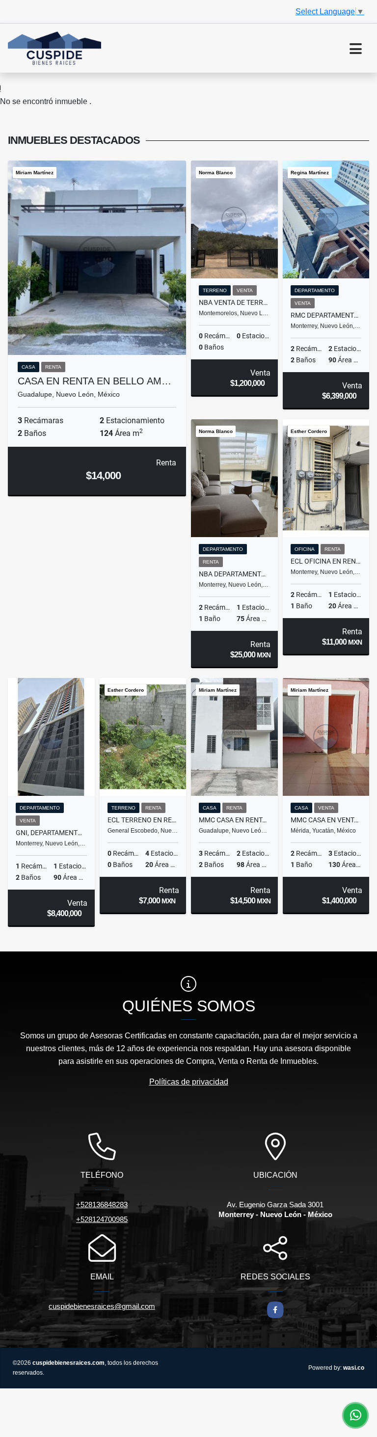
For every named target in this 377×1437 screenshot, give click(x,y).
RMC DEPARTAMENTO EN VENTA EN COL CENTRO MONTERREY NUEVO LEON (326, 315)
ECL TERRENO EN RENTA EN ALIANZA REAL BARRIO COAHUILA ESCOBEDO (143, 820)
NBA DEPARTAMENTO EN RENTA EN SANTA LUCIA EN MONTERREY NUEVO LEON (234, 574)
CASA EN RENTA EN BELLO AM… (94, 381)
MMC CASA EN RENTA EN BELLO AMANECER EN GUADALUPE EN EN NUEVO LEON (234, 820)
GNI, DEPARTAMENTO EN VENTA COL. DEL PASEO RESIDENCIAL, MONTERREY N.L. (51, 833)
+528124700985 (102, 1219)
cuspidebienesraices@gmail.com (102, 1306)
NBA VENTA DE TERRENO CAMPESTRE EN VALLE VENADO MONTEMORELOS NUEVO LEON (234, 302)
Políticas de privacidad (188, 1082)
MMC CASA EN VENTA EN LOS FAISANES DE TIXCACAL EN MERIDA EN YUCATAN (326, 820)
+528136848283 (102, 1204)
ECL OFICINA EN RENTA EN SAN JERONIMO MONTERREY (326, 561)
